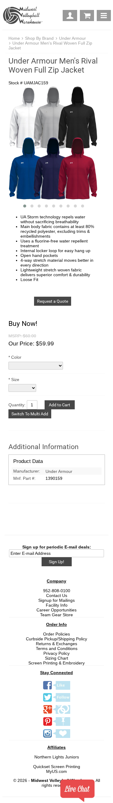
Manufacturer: (26, 471)
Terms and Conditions (56, 648)
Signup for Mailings (56, 600)
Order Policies (56, 634)
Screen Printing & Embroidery (56, 663)
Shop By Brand (39, 38)
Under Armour (72, 38)
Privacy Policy (56, 653)
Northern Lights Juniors (56, 757)
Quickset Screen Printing (56, 766)
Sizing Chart (56, 658)
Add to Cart (59, 404)
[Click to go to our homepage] (24, 15)
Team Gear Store (56, 614)
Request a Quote (52, 301)
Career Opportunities (56, 610)
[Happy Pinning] (56, 725)
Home (14, 38)
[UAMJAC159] (53, 144)
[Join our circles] (56, 713)
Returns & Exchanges (56, 643)
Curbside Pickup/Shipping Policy (56, 638)
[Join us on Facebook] (56, 689)
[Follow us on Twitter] (56, 701)
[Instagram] (56, 737)
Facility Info (56, 605)
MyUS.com (56, 771)
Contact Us (56, 595)
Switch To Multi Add (29, 413)
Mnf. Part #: (24, 478)
